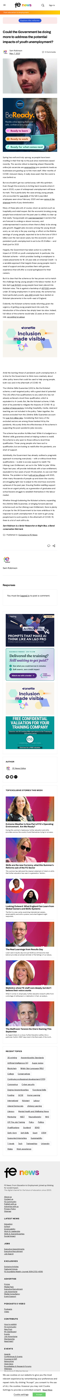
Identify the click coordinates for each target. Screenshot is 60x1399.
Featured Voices (11, 1269)
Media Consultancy (12, 1294)
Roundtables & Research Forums (17, 1366)
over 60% (24, 196)
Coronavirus (12, 1084)
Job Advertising (10, 1291)
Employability (9, 1229)
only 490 (29, 295)
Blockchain (12, 1068)
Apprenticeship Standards (32, 1057)
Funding (10, 1095)
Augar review (37, 1063)
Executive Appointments (14, 1249)
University (45, 1143)
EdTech (7, 1226)
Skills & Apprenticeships (14, 1234)
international (12, 1100)
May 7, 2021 (14, 53)
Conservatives (24, 1074)
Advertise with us (11, 1206)
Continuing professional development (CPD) (26, 1079)
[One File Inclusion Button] (30, 356)
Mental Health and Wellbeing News (33, 1111)
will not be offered (37, 475)
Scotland (27, 1127)
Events (7, 1334)
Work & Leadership (12, 1231)
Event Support (10, 1296)
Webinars (8, 1368)
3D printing (12, 1057)
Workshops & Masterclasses (16, 1371)
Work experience (24, 1149)
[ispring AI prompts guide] (30, 630)
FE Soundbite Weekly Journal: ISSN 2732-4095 (23, 1271)
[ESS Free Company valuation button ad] (30, 732)
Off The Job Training (16, 1122)
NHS (47, 1116)
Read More (47, 1390)
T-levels (10, 1143)
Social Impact (9, 1236)
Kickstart (26, 1100)
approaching (29, 167)
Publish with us (10, 1204)
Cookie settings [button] (21, 1394)
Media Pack (9, 1287)
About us (8, 1197)
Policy (31, 1122)
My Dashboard (10, 1331)
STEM (43, 1133)
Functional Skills (39, 1090)
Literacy (10, 1111)
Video (6, 1311)
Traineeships (31, 1143)
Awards (7, 1354)
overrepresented (35, 218)
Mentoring (11, 1116)
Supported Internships (17, 1138)
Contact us (8, 1199)
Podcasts (8, 1309)
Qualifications (13, 1127)
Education (8, 1224)
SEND (37, 1127)
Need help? (8, 1341)
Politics (41, 1122)
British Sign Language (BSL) (32, 1068)
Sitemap (7, 1211)
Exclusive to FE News (28, 535)
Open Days (8, 1364)
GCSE (20, 1095)
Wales (10, 1149)
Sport (35, 1133)
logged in (25, 595)
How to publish (10, 1324)
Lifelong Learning (34, 1106)
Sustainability (36, 1138)
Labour (36, 1100)
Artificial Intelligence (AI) (17, 1063)
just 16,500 (16, 285)
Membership (9, 1339)
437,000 (45, 288)
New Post (8, 1329)
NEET (22, 1116)
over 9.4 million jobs (14, 418)
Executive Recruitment (13, 1251)
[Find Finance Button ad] (30, 664)
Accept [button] (39, 1394)
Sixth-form (12, 1133)
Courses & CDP (10, 1359)
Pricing (7, 1284)
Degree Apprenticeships (18, 1090)
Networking (9, 1361)
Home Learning (33, 1095)
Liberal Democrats (15, 1106)
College (10, 1074)
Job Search (9, 1254)
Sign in (52, 5)
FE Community (10, 1201)
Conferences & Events (13, 1356)
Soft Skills (25, 1133)
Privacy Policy (10, 1209)
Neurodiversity (35, 1116)
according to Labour (16, 317)
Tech (20, 1143)
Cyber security (28, 1084)
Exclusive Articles (11, 1266)
